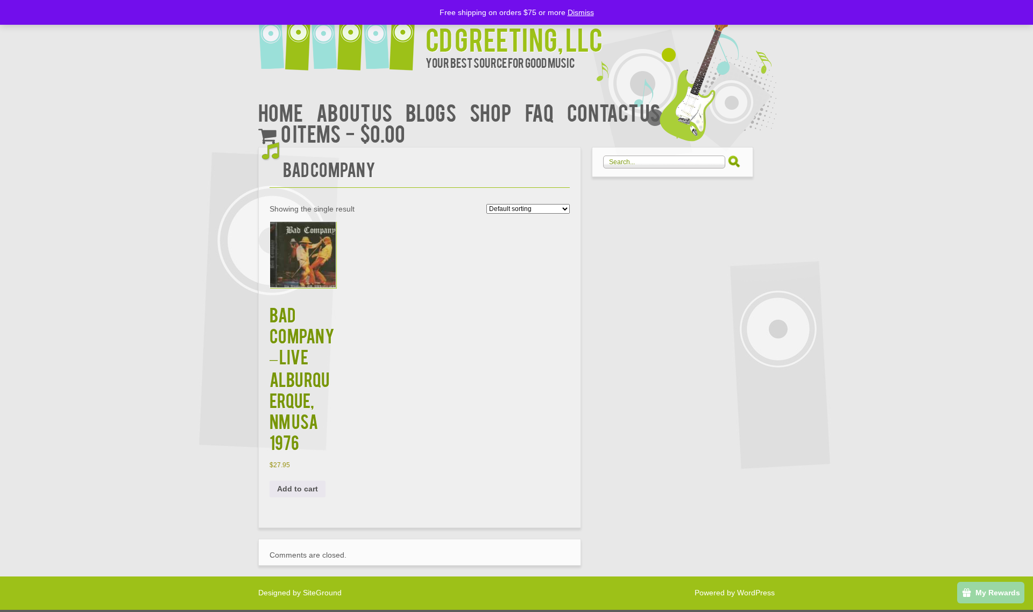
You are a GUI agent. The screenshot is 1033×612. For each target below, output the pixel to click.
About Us (354, 111)
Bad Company (329, 168)
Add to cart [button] (297, 488)
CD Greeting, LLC (514, 38)
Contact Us (613, 111)
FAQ (539, 111)
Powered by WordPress (735, 592)
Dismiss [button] (581, 12)
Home (280, 111)
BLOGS (431, 111)
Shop (491, 111)
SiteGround (322, 592)
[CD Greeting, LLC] (342, 36)
